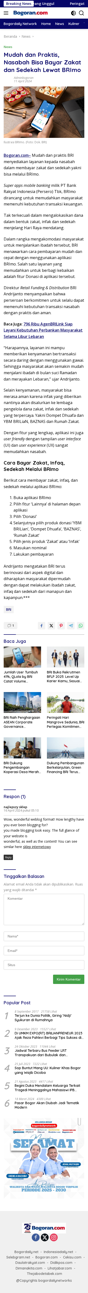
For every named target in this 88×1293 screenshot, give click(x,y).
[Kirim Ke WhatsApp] (80, 625)
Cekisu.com (72, 1257)
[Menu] (7, 13)
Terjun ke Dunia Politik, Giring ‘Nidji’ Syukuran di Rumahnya (43, 1017)
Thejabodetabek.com (44, 1273)
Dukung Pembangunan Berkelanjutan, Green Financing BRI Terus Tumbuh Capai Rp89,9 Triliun (65, 767)
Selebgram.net (18, 1257)
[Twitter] (45, 1237)
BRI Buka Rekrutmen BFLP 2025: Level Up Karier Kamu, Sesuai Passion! (63, 676)
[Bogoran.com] (29, 13)
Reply (8, 857)
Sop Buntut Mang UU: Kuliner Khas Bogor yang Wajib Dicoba (48, 1070)
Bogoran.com (16, 155)
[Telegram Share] (71, 625)
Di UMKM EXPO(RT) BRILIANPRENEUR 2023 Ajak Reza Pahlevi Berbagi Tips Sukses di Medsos (48, 1035)
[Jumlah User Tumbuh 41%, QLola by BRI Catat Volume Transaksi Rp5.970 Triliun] (22, 657)
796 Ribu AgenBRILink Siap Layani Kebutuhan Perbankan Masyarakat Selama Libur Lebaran (43, 330)
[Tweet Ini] (51, 625)
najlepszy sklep (15, 807)
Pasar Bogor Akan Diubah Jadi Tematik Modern (47, 1105)
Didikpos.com (61, 1262)
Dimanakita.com (29, 1268)
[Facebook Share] (41, 625)
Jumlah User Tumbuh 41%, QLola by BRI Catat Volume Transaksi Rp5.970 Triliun (21, 676)
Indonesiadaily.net (58, 1252)
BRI (8, 609)
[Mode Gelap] (73, 13)
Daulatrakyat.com (30, 1262)
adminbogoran (23, 78)
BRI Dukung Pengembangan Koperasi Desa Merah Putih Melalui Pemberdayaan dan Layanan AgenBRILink (21, 767)
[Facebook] (36, 1237)
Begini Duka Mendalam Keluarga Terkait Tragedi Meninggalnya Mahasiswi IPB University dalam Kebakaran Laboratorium (47, 1087)
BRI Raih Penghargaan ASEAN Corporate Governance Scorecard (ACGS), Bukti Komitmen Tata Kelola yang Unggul (22, 722)
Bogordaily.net (26, 1252)
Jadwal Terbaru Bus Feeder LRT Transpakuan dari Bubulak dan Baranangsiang (41, 1052)
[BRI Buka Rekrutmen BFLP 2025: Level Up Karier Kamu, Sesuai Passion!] (65, 657)
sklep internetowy (37, 846)
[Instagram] (54, 1237)
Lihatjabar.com (60, 1268)
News (8, 47)
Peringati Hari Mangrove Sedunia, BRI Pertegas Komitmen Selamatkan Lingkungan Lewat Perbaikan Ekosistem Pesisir (65, 722)
